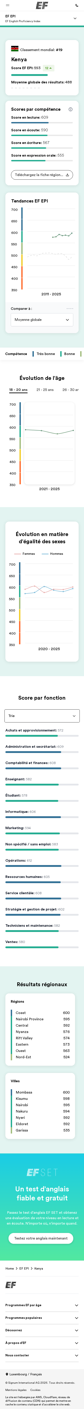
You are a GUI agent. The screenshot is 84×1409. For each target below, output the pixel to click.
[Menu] (75, 18)
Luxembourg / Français (25, 1374)
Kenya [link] (38, 1268)
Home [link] (9, 1268)
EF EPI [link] (24, 1268)
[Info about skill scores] (70, 109)
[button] (7, 5)
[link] (22, 18)
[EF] (42, 5)
